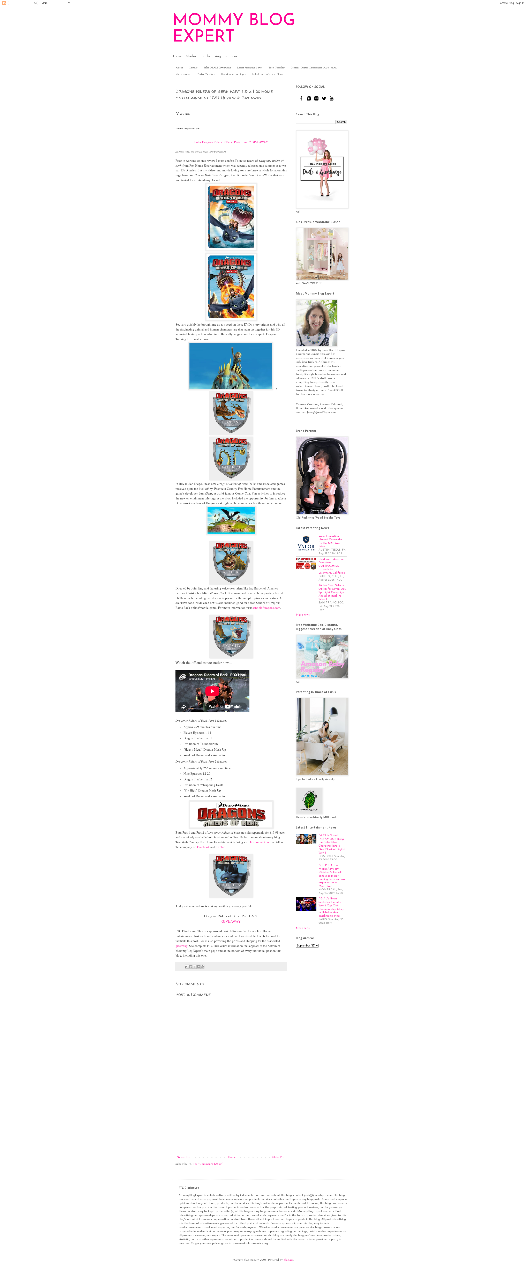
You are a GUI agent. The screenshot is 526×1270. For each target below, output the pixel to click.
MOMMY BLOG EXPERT (234, 29)
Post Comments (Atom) (208, 1164)
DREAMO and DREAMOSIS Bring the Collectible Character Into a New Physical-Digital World (331, 844)
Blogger (288, 1260)
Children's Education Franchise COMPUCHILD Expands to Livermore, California (331, 566)
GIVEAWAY (231, 921)
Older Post (279, 1157)
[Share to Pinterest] (202, 967)
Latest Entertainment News (267, 74)
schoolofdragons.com (266, 608)
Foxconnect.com (260, 842)
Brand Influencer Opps (233, 74)
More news (303, 614)
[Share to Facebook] (198, 967)
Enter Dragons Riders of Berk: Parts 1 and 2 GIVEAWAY (231, 142)
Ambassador (183, 74)
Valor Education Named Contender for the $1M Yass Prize (330, 541)
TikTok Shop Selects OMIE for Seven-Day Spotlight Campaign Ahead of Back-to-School (332, 592)
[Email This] (187, 967)
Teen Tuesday (277, 67)
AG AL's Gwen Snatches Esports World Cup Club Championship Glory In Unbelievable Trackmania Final (331, 907)
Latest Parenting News (249, 67)
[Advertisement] (231, 1121)
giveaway (181, 946)
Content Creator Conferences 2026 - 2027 (314, 67)
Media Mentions (205, 74)
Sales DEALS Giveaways (217, 67)
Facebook (203, 847)
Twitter (220, 847)
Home (232, 1157)
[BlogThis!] (191, 967)
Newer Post (184, 1157)
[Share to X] (195, 967)
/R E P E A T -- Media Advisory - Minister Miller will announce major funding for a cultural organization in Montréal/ (331, 876)
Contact (193, 67)
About (179, 67)
